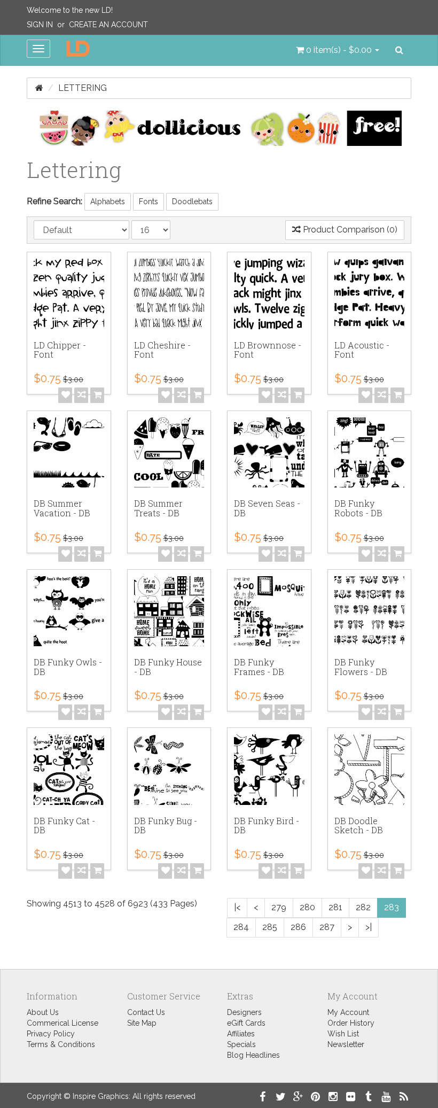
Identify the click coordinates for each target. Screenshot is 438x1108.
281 (335, 907)
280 (307, 907)
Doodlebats (192, 201)
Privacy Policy (51, 1033)
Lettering (82, 88)
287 (326, 927)
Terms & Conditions (61, 1044)
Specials (241, 1044)
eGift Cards (246, 1023)
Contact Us (146, 1012)
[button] (337, 50)
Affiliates (241, 1033)
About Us (43, 1012)
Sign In (40, 24)
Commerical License (62, 1023)
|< (237, 907)
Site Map (142, 1023)
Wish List (343, 1033)
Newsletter (345, 1044)
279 (278, 907)
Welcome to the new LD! (70, 10)
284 (241, 927)
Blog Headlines (253, 1055)
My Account (348, 1012)
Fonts (148, 201)
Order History (350, 1023)
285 (269, 927)
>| (368, 927)
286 (298, 927)
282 (363, 907)
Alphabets (107, 201)
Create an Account (108, 24)
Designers (244, 1012)
